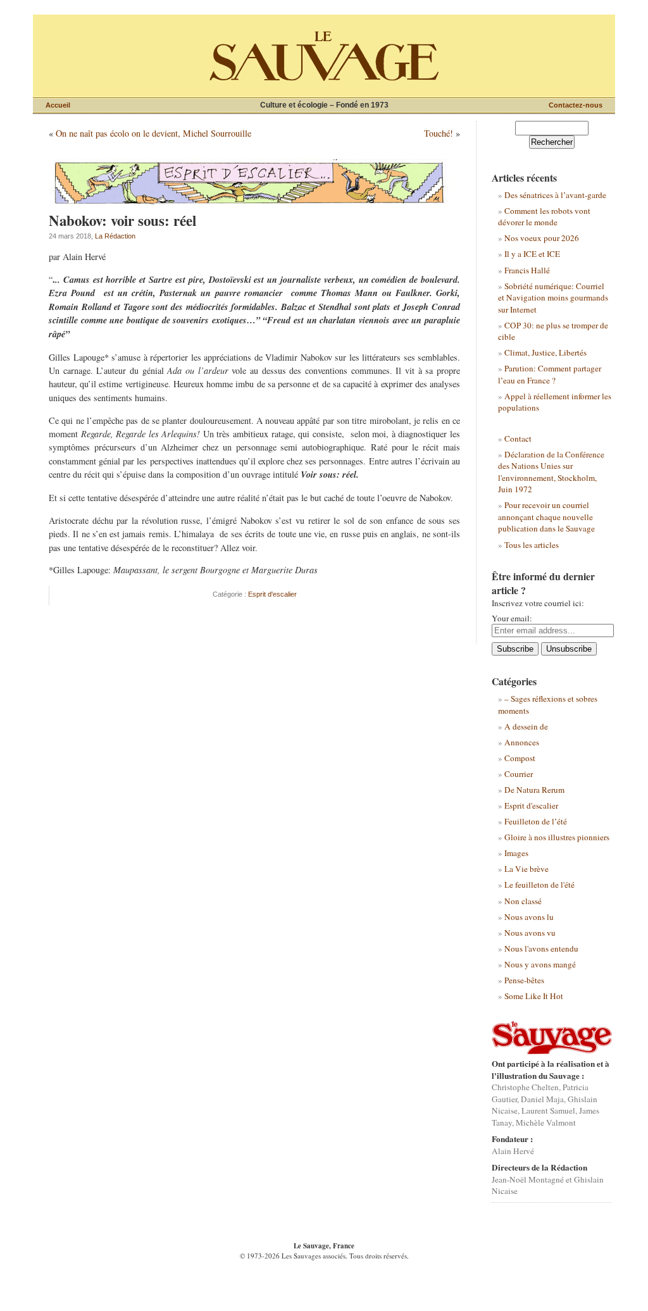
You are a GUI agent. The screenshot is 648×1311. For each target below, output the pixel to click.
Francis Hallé (527, 270)
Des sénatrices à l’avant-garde (555, 195)
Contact (518, 438)
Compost (519, 758)
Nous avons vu (530, 932)
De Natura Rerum (534, 789)
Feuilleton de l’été (535, 821)
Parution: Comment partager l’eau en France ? (549, 374)
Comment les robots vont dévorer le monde (544, 216)
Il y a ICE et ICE (532, 253)
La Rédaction (115, 236)
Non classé (523, 901)
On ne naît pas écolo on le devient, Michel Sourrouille (153, 133)
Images (516, 853)
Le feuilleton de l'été (539, 884)
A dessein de (526, 726)
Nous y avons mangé (540, 964)
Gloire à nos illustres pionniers (556, 837)
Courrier (518, 774)
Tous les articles (531, 544)
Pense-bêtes (524, 980)
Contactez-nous (575, 105)
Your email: (512, 618)
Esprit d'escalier (272, 594)
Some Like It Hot (533, 996)
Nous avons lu (529, 917)
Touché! (438, 133)
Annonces (521, 742)
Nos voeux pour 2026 (541, 238)
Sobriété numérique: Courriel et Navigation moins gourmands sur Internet (553, 297)
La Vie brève (526, 868)
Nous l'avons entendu (541, 948)
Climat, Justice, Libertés (545, 352)
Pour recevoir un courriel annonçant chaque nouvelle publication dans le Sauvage (546, 516)
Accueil (58, 105)
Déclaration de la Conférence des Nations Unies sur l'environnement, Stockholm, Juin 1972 (551, 472)
